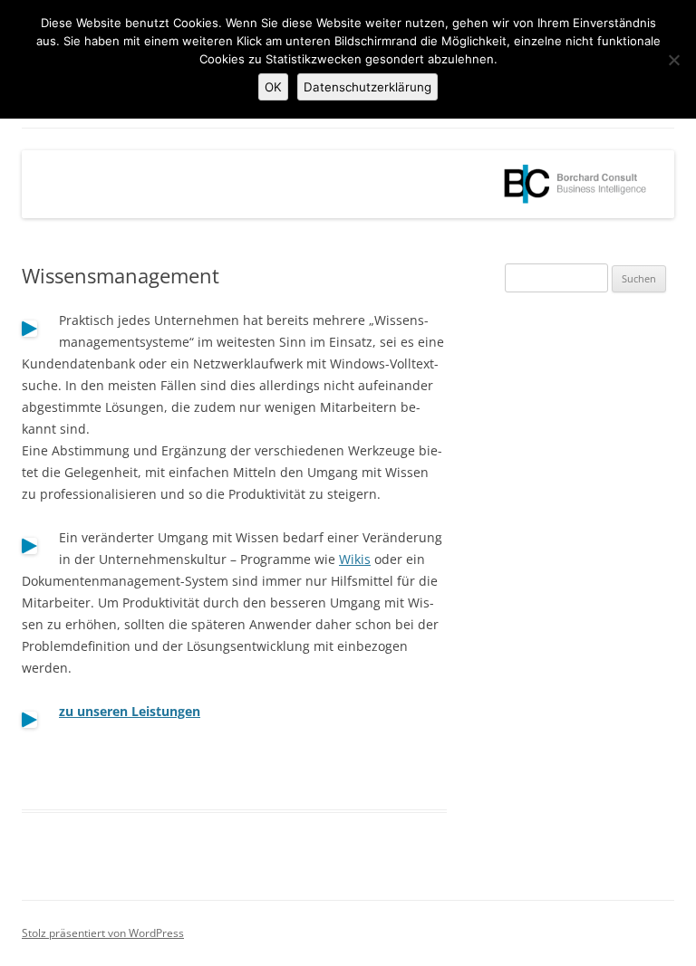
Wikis (355, 559)
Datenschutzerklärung (367, 87)
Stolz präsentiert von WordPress (103, 933)
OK (273, 87)
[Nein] (673, 60)
